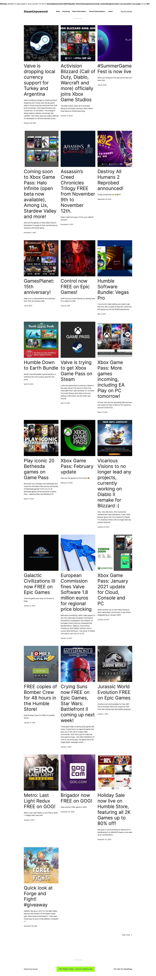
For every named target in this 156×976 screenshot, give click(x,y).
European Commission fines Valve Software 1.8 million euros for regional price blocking (76, 592)
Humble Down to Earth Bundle (41, 365)
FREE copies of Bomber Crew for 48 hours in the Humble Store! (40, 698)
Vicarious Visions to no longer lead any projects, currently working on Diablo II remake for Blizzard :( (114, 483)
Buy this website (126, 11)
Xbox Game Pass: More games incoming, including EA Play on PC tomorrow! (111, 379)
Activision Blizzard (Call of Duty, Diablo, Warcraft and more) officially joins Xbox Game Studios (78, 82)
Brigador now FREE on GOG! (76, 798)
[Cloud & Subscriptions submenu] (105, 11)
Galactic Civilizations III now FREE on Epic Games (39, 584)
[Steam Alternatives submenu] (86, 11)
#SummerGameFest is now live (115, 68)
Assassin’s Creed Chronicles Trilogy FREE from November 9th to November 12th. (78, 191)
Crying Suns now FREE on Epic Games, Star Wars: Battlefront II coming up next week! (78, 703)
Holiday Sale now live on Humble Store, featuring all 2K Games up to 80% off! (114, 809)
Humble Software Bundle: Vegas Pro (113, 289)
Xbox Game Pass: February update (77, 466)
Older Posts (127, 935)
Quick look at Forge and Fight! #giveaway (38, 896)
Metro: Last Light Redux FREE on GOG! (39, 800)
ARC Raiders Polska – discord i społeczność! (75, 969)
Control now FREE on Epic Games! (75, 286)
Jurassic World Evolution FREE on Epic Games (114, 692)
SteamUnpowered (36, 11)
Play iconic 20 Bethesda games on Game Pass (39, 469)
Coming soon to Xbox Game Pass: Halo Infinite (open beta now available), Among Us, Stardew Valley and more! (40, 194)
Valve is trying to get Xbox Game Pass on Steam (76, 371)
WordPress (128, 969)
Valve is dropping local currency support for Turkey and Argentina (39, 80)
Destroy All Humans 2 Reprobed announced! (110, 180)
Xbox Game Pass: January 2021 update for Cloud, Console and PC (113, 589)
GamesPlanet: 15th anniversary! (39, 286)
